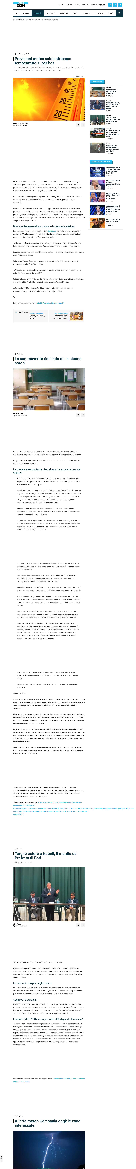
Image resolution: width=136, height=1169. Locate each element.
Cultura (100, 13)
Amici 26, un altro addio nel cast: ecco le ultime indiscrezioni (113, 196)
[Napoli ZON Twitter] (120, 4)
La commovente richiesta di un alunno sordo (111, 91)
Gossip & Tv (87, 13)
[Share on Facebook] (83, 125)
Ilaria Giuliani (18, 413)
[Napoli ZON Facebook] (110, 4)
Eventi (111, 13)
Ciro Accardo (18, 924)
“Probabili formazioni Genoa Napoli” (49, 303)
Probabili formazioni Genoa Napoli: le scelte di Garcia (38, 316)
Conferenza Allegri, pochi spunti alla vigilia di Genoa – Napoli (113, 105)
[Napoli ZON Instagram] (115, 4)
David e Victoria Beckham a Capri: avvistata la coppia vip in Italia (112, 148)
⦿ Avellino (86, 5)
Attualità (38, 13)
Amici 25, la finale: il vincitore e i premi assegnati (113, 221)
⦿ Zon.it (60, 5)
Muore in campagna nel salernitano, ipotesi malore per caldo (113, 133)
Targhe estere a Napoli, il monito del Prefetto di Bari (113, 119)
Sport (75, 13)
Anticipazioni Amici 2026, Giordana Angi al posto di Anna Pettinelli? (113, 170)
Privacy (1, 1159)
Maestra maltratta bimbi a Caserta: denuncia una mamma (60, 316)
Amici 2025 (64, 13)
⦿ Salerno (68, 5)
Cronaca (26, 13)
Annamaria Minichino (21, 123)
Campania (52, 231)
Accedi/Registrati (99, 5)
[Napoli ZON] (20, 4)
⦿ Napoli (77, 5)
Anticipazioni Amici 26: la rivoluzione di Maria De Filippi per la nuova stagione (113, 208)
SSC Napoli (50, 13)
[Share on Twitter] (78, 125)
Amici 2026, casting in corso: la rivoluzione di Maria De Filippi (113, 183)
